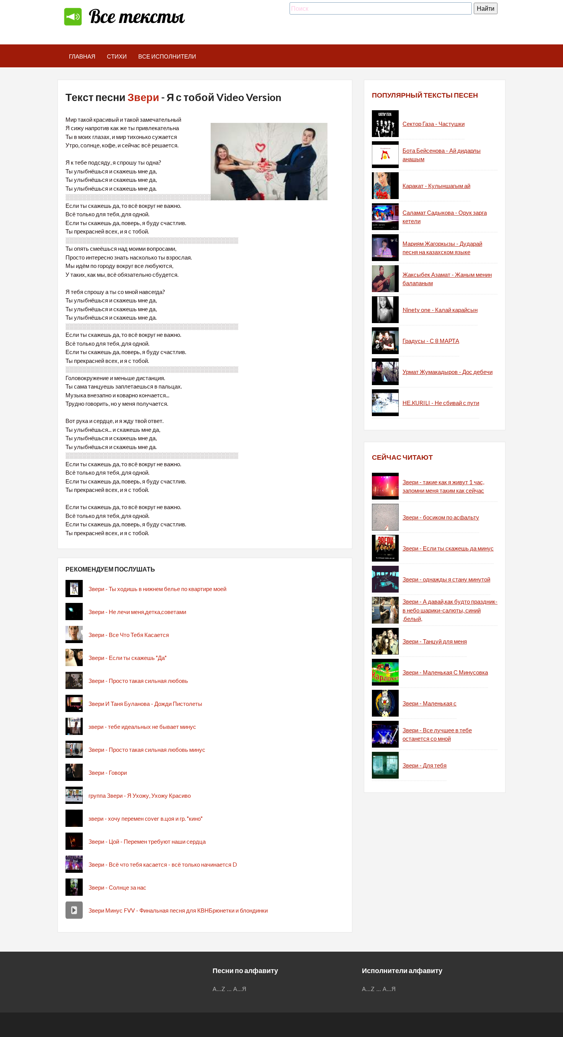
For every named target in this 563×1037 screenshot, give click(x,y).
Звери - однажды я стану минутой (446, 579)
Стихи (117, 56)
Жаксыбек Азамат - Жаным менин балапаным (447, 279)
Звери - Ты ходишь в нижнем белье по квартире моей (157, 588)
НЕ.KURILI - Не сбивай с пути (441, 402)
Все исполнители (167, 56)
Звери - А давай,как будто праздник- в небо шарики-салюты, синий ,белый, (450, 610)
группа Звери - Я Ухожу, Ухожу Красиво (139, 795)
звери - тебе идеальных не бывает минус (142, 726)
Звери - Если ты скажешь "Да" (127, 657)
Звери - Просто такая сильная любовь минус (146, 749)
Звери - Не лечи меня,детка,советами (137, 611)
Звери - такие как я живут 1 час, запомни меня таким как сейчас (443, 486)
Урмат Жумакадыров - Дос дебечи (448, 371)
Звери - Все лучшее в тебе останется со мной (437, 734)
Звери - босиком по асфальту (441, 517)
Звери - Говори (107, 772)
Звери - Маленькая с (430, 703)
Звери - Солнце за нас (117, 887)
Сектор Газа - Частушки (434, 123)
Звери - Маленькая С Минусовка (445, 672)
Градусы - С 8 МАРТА (431, 340)
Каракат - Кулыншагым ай (436, 185)
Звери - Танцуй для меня (435, 641)
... (229, 988)
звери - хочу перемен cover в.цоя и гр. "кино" (145, 818)
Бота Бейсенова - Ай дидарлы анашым (442, 155)
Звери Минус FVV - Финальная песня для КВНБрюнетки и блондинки (178, 910)
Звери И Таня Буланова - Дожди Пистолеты (145, 703)
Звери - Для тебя (425, 765)
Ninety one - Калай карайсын (440, 309)
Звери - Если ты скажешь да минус (448, 548)
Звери (143, 97)
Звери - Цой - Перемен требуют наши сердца (147, 841)
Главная (82, 56)
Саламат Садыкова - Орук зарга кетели (445, 217)
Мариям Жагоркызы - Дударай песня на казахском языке (442, 248)
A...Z (219, 988)
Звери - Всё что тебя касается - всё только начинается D (162, 864)
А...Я (240, 988)
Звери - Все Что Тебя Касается (128, 634)
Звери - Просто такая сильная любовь (138, 680)
